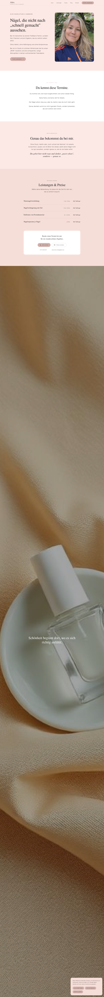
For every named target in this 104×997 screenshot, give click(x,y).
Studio (65, 2)
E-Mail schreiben (60, 245)
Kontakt (77, 2)
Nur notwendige (90, 988)
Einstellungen (78, 991)
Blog (71, 2)
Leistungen (59, 2)
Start (52, 2)
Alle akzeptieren (78, 988)
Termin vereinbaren (87, 2)
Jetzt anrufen (45, 245)
